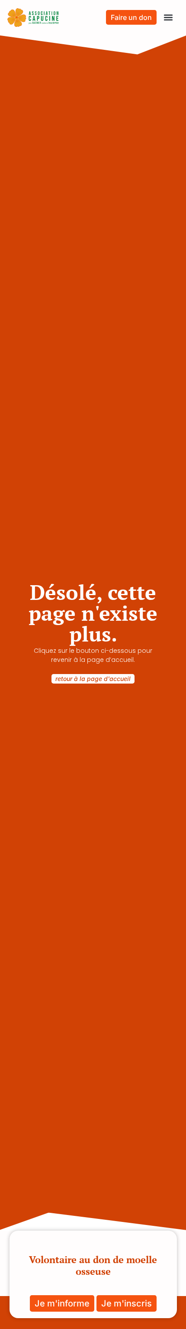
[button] (168, 17)
